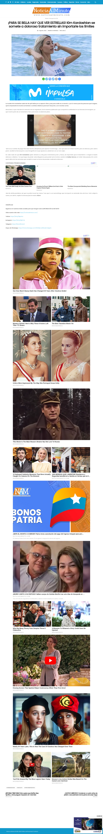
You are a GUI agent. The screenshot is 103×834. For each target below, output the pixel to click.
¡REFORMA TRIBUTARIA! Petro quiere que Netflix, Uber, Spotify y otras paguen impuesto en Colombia (22, 794)
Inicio (17, 2)
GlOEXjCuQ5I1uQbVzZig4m (43, 228)
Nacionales (43, 2)
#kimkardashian (11, 787)
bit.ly (16, 216)
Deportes (71, 2)
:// (24, 212)
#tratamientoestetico (30, 787)
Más (88, 2)
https (21, 212)
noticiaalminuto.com (31, 212)
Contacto (35, 831)
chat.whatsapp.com (29, 228)
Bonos (77, 2)
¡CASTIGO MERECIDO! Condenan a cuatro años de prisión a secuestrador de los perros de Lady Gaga (80, 794)
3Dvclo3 (22, 224)
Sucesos (59, 2)
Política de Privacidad (27, 831)
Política (66, 2)
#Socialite (20, 787)
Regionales (35, 2)
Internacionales (51, 2)
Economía (83, 2)
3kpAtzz (20, 216)
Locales (29, 2)
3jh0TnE (22, 220)
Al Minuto (23, 2)
